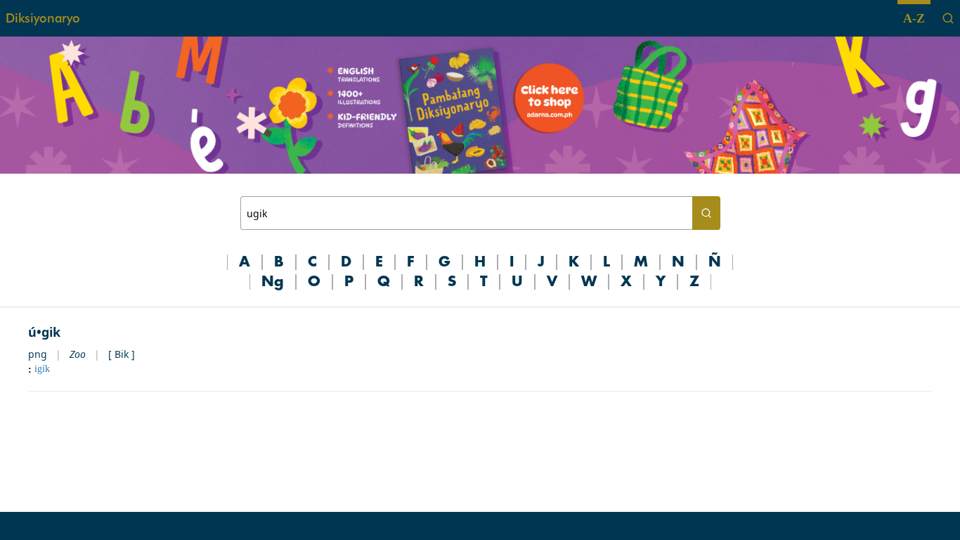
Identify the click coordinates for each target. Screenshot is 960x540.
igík (42, 369)
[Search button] (706, 213)
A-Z (914, 18)
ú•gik (44, 331)
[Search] (948, 18)
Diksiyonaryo (43, 18)
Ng (272, 282)
